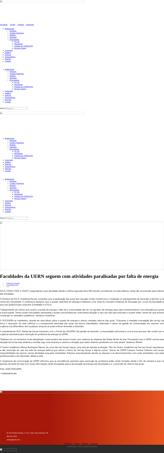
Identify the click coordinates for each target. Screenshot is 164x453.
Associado (9, 50)
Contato (8, 61)
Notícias (8, 55)
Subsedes (13, 37)
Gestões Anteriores (17, 33)
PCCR (16, 42)
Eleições (8, 59)
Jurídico (8, 53)
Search (2, 108)
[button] (82, 65)
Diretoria (13, 31)
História (13, 35)
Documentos (14, 40)
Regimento (18, 44)
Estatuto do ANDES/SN (23, 46)
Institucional (9, 29)
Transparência (10, 57)
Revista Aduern (20, 48)
